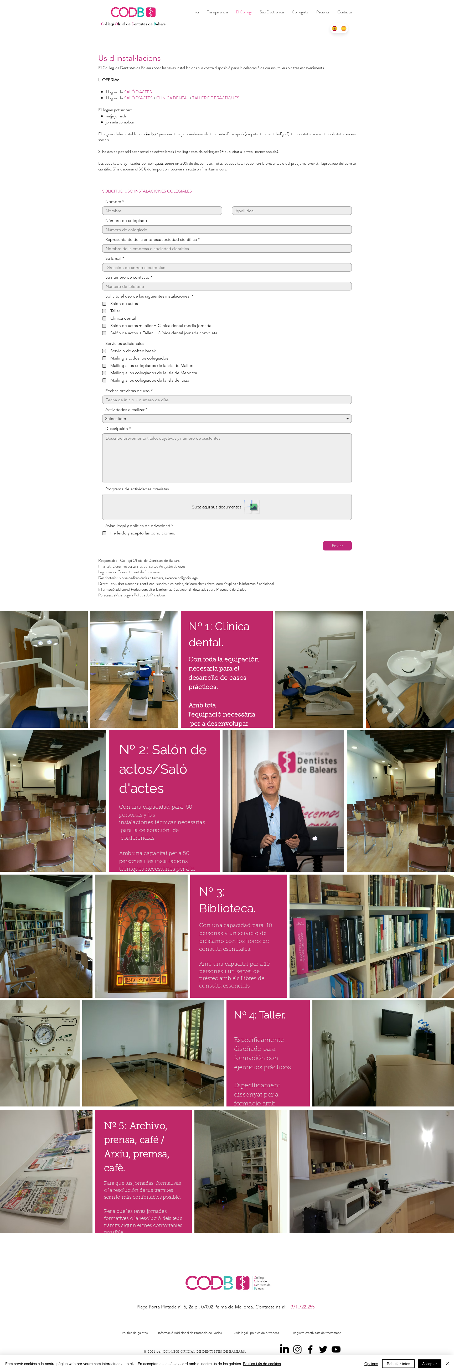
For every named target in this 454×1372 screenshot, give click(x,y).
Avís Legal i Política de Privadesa (140, 595)
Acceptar (429, 1363)
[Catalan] (343, 28)
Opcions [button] (371, 1363)
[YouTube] (336, 1349)
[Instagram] (297, 1349)
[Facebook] (310, 1349)
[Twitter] (323, 1349)
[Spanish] (334, 28)
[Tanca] (448, 1363)
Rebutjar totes (398, 1363)
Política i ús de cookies (262, 1363)
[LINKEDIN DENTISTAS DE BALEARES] (284, 1349)
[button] (300, 12)
